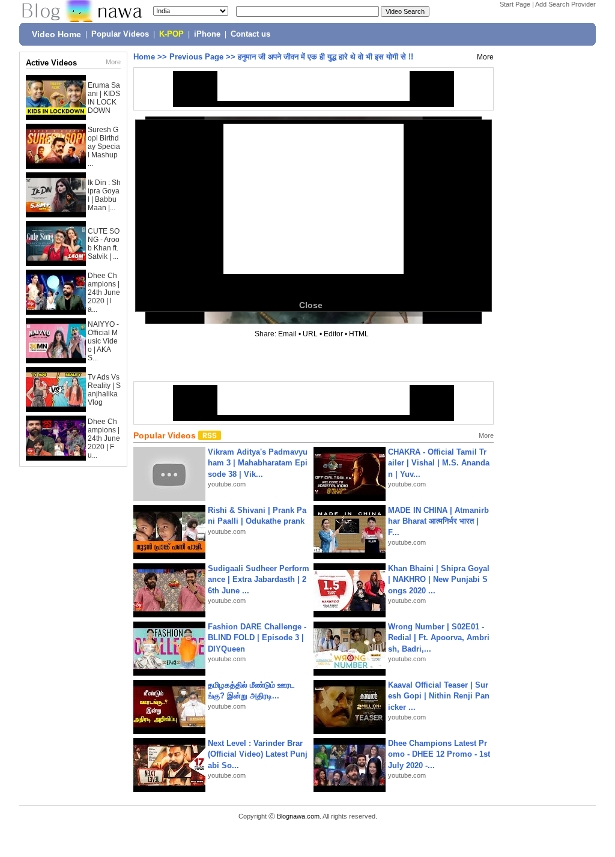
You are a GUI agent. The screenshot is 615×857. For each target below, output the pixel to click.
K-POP (171, 34)
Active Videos (51, 62)
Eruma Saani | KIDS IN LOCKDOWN (104, 98)
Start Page (515, 4)
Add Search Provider (565, 4)
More (113, 61)
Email (287, 334)
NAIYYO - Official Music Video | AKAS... (103, 341)
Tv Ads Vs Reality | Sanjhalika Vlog (104, 390)
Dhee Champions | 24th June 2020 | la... (104, 292)
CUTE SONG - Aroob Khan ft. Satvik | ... (104, 244)
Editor (333, 334)
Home (144, 56)
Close (311, 305)
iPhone (207, 34)
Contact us (250, 34)
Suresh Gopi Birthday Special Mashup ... (104, 147)
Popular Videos (120, 34)
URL (310, 334)
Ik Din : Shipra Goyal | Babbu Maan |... (104, 195)
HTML (359, 334)
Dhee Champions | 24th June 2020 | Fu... (104, 438)
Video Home (56, 34)
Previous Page (196, 56)
